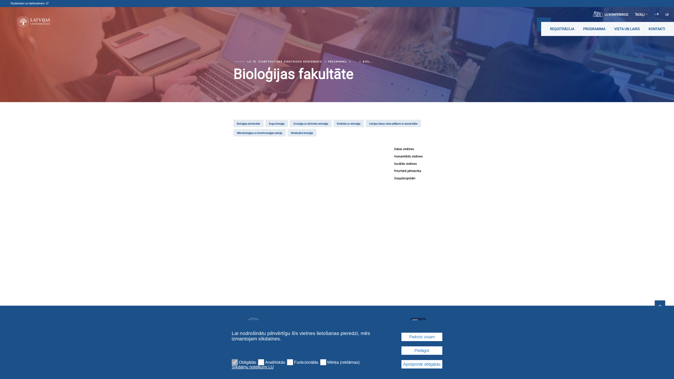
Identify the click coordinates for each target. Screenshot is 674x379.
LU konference (616, 14)
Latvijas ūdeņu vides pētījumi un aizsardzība (393, 123)
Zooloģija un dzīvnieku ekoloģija (310, 123)
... (355, 61)
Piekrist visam (422, 336)
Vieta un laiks (627, 29)
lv (667, 14)
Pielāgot (421, 350)
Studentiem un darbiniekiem (28, 3)
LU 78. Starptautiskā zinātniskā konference (284, 61)
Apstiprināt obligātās (422, 364)
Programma (594, 29)
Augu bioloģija (277, 123)
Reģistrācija (562, 29)
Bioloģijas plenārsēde (248, 123)
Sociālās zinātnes (405, 164)
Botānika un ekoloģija (348, 123)
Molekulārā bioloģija (302, 133)
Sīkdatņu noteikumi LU (253, 366)
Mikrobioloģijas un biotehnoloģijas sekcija (259, 133)
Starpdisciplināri (404, 178)
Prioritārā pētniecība (407, 171)
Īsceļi (640, 14)
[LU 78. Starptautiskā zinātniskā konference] (28, 21)
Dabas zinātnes (404, 149)
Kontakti (657, 29)
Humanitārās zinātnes (408, 156)
